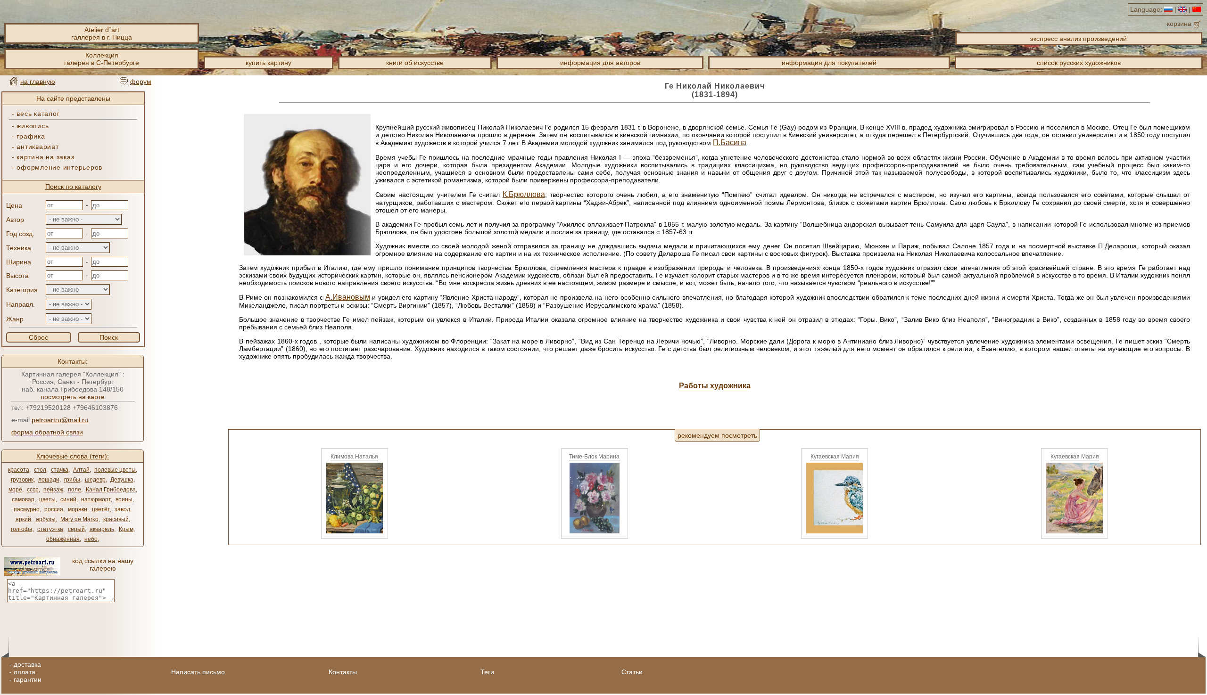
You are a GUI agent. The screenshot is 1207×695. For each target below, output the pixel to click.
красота (18, 469)
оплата (24, 672)
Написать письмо (198, 672)
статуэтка (50, 529)
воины (124, 499)
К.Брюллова (524, 194)
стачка (59, 469)
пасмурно (27, 509)
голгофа (22, 529)
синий (68, 499)
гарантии (27, 679)
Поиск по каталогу (73, 186)
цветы (47, 499)
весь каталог (38, 113)
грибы (72, 479)
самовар (23, 499)
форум (140, 81)
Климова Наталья (354, 456)
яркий (23, 519)
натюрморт (96, 499)
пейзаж (53, 489)
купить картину (268, 62)
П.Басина (729, 143)
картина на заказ (45, 157)
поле (74, 489)
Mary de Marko (79, 519)
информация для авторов (600, 62)
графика (31, 136)
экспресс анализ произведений (1078, 38)
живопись (33, 126)
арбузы (46, 519)
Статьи (632, 672)
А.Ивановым (347, 297)
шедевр (95, 479)
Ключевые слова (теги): (72, 456)
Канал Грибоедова (111, 489)
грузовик (22, 479)
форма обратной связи (47, 432)
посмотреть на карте (73, 397)
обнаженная (63, 539)
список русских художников (1079, 62)
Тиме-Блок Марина (594, 456)
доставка (27, 664)
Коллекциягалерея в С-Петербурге (101, 58)
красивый (116, 519)
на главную (37, 81)
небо (91, 539)
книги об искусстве (415, 62)
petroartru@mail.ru (60, 420)
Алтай (81, 469)
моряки (77, 509)
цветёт (101, 509)
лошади (48, 479)
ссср (33, 489)
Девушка (121, 479)
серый (76, 529)
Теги (487, 672)
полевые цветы (115, 469)
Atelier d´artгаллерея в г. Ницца (101, 33)
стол (40, 469)
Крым (126, 529)
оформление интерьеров (59, 167)
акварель (102, 529)
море (15, 489)
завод (122, 509)
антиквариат (37, 146)
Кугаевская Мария (834, 456)
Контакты (343, 672)
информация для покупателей (829, 62)
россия (53, 509)
